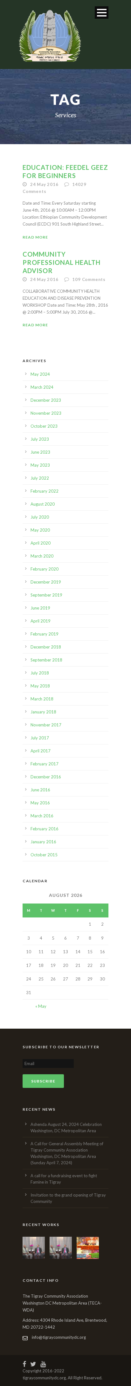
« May (40, 1006)
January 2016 (43, 841)
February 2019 (45, 633)
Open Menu (101, 12)
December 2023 (46, 400)
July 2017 (40, 737)
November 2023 (46, 413)
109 (89, 279)
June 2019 (40, 607)
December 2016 (46, 776)
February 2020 (45, 569)
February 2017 (45, 763)
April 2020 (41, 543)
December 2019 (46, 581)
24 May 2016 (44, 184)
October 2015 (44, 854)
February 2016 (45, 828)
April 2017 (41, 750)
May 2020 (40, 530)
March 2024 (42, 387)
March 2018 (42, 698)
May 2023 (40, 465)
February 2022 (45, 491)
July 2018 (40, 672)
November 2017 (46, 724)
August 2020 (43, 504)
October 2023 (44, 426)
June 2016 (40, 789)
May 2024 (40, 374)
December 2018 (46, 646)
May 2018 (40, 685)
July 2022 (40, 478)
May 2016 (40, 802)
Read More (35, 237)
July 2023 (40, 439)
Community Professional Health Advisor (61, 262)
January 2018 (43, 711)
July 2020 (40, 517)
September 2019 (46, 594)
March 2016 (42, 815)
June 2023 (40, 452)
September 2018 (46, 659)
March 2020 (42, 556)
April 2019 (41, 620)
